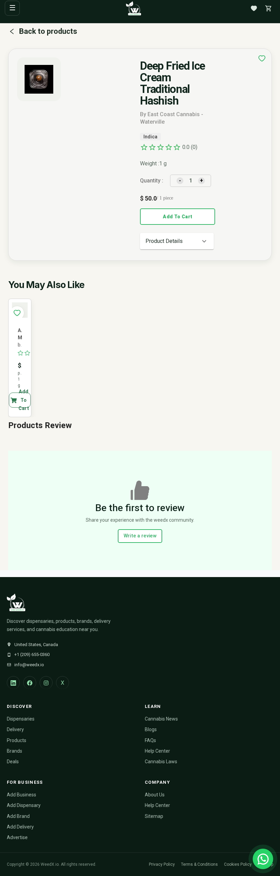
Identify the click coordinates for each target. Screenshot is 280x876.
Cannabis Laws (161, 761)
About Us (155, 794)
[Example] (262, 58)
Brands (14, 751)
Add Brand (18, 816)
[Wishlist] (254, 8)
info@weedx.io (29, 664)
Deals (13, 761)
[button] (177, 241)
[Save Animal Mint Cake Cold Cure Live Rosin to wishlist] (17, 313)
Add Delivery (20, 827)
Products (16, 740)
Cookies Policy (238, 864)
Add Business (21, 794)
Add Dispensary (24, 805)
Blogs (151, 729)
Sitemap (154, 816)
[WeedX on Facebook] (29, 682)
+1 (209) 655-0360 (32, 654)
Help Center (157, 751)
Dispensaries (20, 719)
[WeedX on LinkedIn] (13, 682)
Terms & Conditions (199, 864)
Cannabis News (161, 719)
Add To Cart (177, 216)
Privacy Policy (162, 864)
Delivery (15, 729)
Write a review (140, 535)
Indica (150, 136)
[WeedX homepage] (133, 8)
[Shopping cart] (268, 8)
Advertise (17, 837)
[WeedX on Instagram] (46, 682)
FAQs (150, 740)
